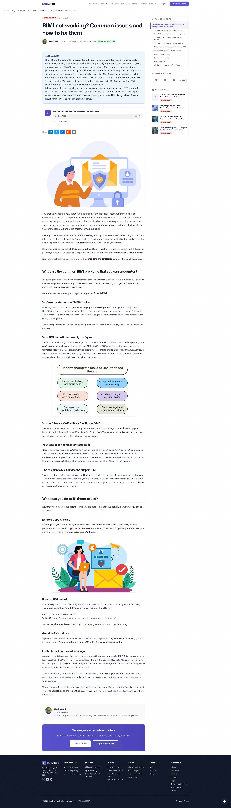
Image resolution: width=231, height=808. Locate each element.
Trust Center (176, 787)
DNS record (107, 346)
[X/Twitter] (43, 779)
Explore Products (105, 743)
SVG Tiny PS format (131, 457)
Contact (174, 777)
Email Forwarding (135, 774)
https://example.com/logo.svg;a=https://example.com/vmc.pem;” (84, 618)
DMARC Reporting (71, 770)
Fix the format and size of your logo (167, 65)
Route (123, 4)
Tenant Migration (135, 770)
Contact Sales (80, 743)
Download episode (61, 121)
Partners (152, 4)
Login (163, 4)
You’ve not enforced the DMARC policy (168, 30)
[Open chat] (224, 801)
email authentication (67, 235)
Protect (104, 4)
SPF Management (71, 767)
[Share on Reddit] (68, 132)
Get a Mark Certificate (162, 61)
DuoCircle (125, 687)
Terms (186, 801)
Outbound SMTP (113, 767)
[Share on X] (165, 80)
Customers (143, 4)
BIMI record (97, 604)
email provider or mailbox (69, 478)
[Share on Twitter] (56, 132)
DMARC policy (67, 524)
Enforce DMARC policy (162, 54)
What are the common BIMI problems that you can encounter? (168, 25)
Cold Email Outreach (115, 779)
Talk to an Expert (179, 4)
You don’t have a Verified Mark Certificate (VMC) (169, 38)
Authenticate (92, 4)
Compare (133, 4)
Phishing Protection (93, 767)
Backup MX (132, 777)
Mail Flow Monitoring (72, 774)
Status (173, 791)
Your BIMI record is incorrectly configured (169, 34)
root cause (62, 279)
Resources (154, 770)
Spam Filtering (91, 770)
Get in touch (123, 690)
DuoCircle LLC (54, 801)
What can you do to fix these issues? (166, 51)
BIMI (135, 221)
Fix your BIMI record (161, 58)
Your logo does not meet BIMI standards (168, 43)
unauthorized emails (126, 314)
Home (6, 10)
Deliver (114, 4)
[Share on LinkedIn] (50, 132)
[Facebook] (51, 779)
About (173, 767)
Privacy (179, 801)
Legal (173, 780)
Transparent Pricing (179, 784)
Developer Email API (115, 770)
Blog (13, 10)
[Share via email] (74, 132)
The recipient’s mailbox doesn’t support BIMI (170, 47)
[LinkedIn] (47, 779)
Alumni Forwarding (136, 767)
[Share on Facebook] (62, 132)
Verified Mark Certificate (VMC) (82, 638)
